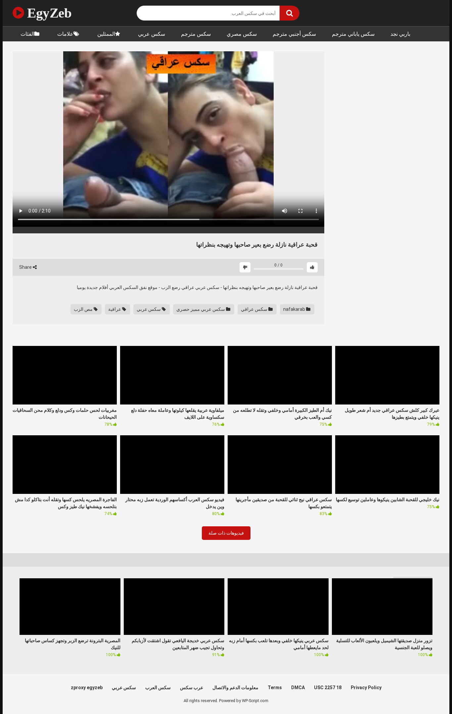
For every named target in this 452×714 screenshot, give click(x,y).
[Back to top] (430, 694)
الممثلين (106, 34)
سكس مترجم (196, 34)
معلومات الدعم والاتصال (235, 687)
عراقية (115, 309)
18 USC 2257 (327, 687)
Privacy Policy (366, 687)
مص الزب (84, 309)
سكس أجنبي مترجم (294, 34)
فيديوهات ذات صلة (226, 533)
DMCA (298, 687)
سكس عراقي (254, 309)
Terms (275, 687)
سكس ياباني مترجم (353, 34)
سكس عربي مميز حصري (201, 309)
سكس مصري (242, 34)
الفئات (27, 34)
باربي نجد (400, 34)
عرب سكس (191, 687)
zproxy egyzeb (87, 687)
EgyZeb (47, 13)
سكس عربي (151, 34)
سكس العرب (158, 687)
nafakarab (294, 309)
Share (26, 267)
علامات (65, 34)
